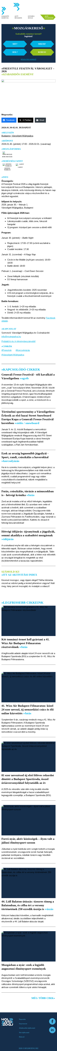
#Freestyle (6, 350)
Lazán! (20, 167)
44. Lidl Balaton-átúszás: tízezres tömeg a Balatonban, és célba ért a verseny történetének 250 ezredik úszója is (27, 905)
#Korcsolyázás (23, 350)
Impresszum (23, 1023)
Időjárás (8, 539)
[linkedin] (52, 1030)
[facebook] (52, 1021)
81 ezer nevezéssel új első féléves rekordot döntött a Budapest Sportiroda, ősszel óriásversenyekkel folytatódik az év (27, 779)
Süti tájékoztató (24, 1032)
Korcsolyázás (7, 156)
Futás (30, 495)
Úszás (49, 909)
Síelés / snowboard (27, 423)
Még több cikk (42, 998)
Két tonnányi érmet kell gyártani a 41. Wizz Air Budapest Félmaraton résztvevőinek (25, 643)
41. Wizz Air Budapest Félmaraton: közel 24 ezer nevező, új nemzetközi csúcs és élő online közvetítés (27, 709)
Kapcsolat (22, 1019)
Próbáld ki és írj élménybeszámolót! (18, 341)
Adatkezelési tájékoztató (27, 1028)
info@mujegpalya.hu (11, 336)
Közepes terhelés (7, 169)
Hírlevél (21, 1037)
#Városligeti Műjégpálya (12, 354)
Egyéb (25, 378)
